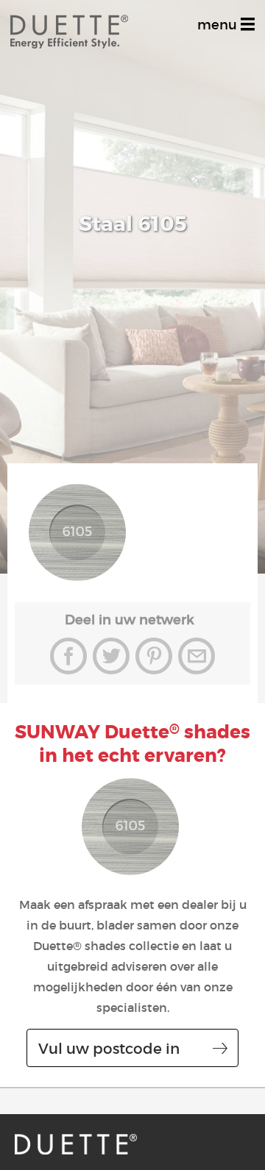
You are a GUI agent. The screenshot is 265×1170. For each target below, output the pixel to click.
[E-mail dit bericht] (196, 656)
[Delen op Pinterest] (153, 656)
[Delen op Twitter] (111, 656)
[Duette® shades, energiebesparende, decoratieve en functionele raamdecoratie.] (76, 1144)
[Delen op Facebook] (68, 656)
